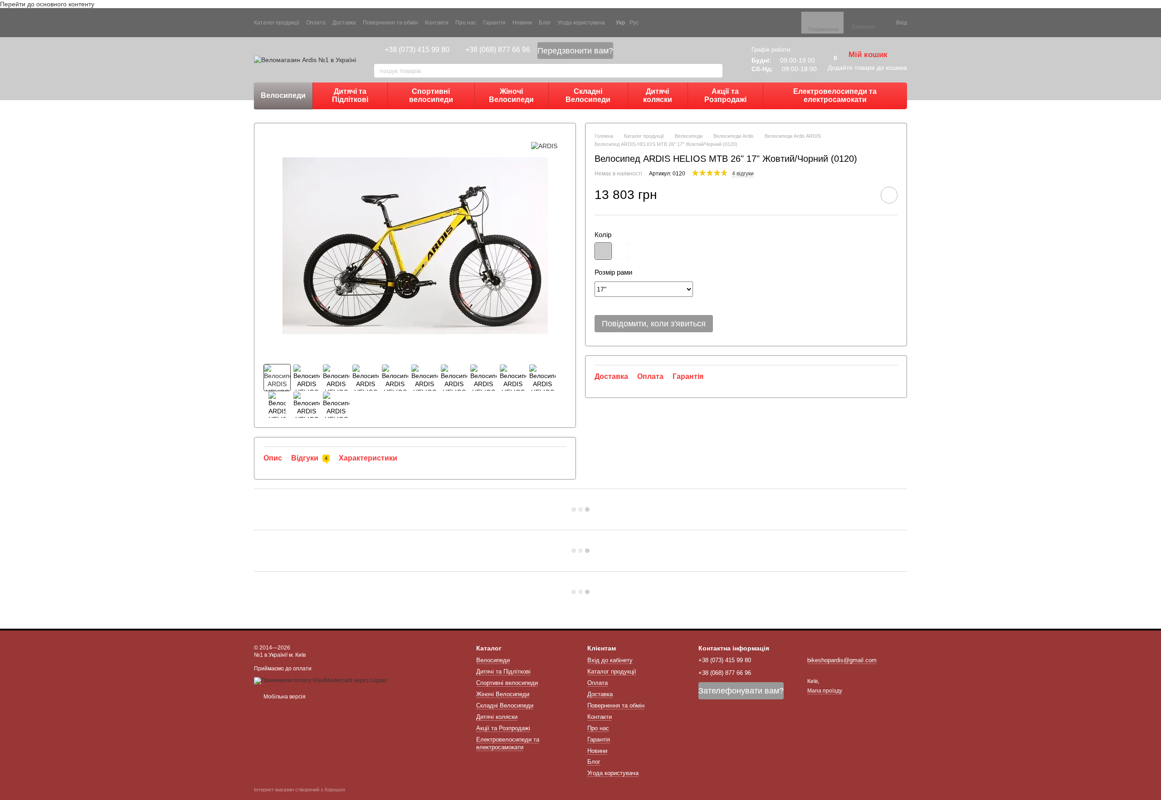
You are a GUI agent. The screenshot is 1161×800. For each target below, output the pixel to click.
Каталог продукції (276, 22)
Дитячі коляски (657, 95)
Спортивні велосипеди (431, 95)
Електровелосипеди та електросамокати (835, 95)
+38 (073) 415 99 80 (417, 49)
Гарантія (494, 22)
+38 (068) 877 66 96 (497, 49)
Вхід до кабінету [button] (610, 660)
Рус (634, 22)
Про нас (465, 22)
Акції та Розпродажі (725, 95)
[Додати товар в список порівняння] (863, 195)
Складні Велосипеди (588, 95)
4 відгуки (743, 173)
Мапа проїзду (824, 691)
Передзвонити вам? (575, 50)
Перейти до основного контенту (47, 4)
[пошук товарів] (715, 71)
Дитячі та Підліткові (350, 95)
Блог (545, 22)
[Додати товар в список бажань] (889, 195)
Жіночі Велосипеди (511, 95)
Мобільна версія (284, 696)
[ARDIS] (544, 145)
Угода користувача (581, 22)
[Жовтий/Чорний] (621, 251)
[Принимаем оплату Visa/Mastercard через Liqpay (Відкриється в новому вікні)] (320, 680)
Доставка (344, 22)
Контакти (437, 22)
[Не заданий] (603, 251)
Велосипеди (283, 95)
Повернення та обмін (390, 22)
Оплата (316, 22)
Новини (522, 22)
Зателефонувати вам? (741, 690)
